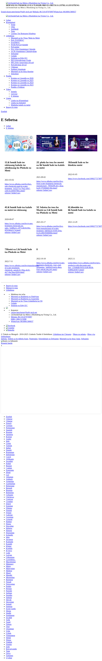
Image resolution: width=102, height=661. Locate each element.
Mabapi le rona (12, 288)
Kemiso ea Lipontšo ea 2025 (22, 80)
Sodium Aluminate (18, 69)
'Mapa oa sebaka (79, 334)
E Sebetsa (15, 96)
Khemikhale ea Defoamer (49, 339)
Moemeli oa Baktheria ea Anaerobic (25, 299)
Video (8, 89)
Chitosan (14, 67)
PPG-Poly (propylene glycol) (22, 63)
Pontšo (8, 76)
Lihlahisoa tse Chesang (62, 334)
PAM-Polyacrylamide (19, 45)
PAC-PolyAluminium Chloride (23, 49)
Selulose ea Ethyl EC (19, 58)
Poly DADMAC (17, 40)
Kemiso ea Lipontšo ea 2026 (22, 78)
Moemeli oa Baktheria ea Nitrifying (25, 297)
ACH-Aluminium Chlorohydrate (24, 51)
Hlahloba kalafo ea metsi (20, 105)
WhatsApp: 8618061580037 (65, 12)
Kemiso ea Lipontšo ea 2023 (22, 85)
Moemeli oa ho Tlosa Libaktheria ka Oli (26, 301)
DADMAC (15, 42)
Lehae (8, 20)
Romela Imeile (6, 343)
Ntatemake (33, 339)
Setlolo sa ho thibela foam (18, 339)
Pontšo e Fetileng (18, 87)
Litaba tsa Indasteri (18, 103)
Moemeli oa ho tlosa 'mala (70, 339)
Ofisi (13, 27)
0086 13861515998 (18, 319)
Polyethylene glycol (18, 65)
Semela (14, 92)
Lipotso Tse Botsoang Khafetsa (23, 34)
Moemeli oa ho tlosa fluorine (22, 71)
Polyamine (15, 47)
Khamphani (10, 22)
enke (84, 267)
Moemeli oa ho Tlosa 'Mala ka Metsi (25, 38)
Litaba (8, 98)
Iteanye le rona (12, 107)
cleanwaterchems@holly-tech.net (24, 312)
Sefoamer (14, 54)
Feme (13, 25)
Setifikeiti (14, 29)
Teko (13, 31)
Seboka (4, 339)
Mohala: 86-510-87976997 (43, 12)
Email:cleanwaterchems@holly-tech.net (16, 12)
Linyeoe (14, 94)
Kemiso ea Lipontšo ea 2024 (22, 83)
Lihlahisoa (10, 36)
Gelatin (14, 56)
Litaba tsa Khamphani (19, 100)
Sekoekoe (15, 74)
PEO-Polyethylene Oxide (21, 60)
